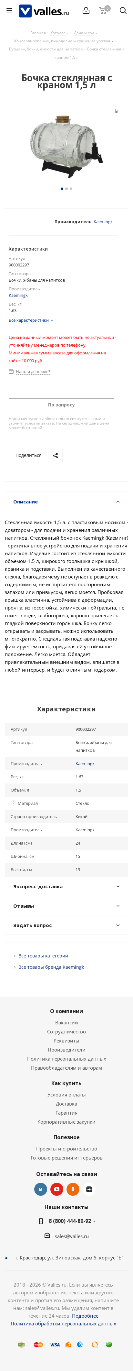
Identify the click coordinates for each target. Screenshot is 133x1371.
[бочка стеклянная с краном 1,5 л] (66, 146)
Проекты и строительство (66, 1148)
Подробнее (85, 1315)
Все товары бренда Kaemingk (51, 967)
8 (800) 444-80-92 (70, 1221)
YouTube (56, 1189)
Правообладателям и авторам (66, 1067)
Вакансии (66, 1022)
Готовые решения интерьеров (67, 1157)
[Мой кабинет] (86, 10)
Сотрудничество (66, 1031)
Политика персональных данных (66, 1058)
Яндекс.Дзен (89, 1189)
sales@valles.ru (72, 1236)
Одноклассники (72, 1189)
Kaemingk (103, 221)
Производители (67, 1049)
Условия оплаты (66, 1094)
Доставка (66, 1103)
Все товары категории (43, 956)
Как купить (66, 1083)
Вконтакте (40, 1189)
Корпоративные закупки (66, 1121)
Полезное (67, 1137)
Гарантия (66, 1112)
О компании (66, 1011)
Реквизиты (66, 1040)
